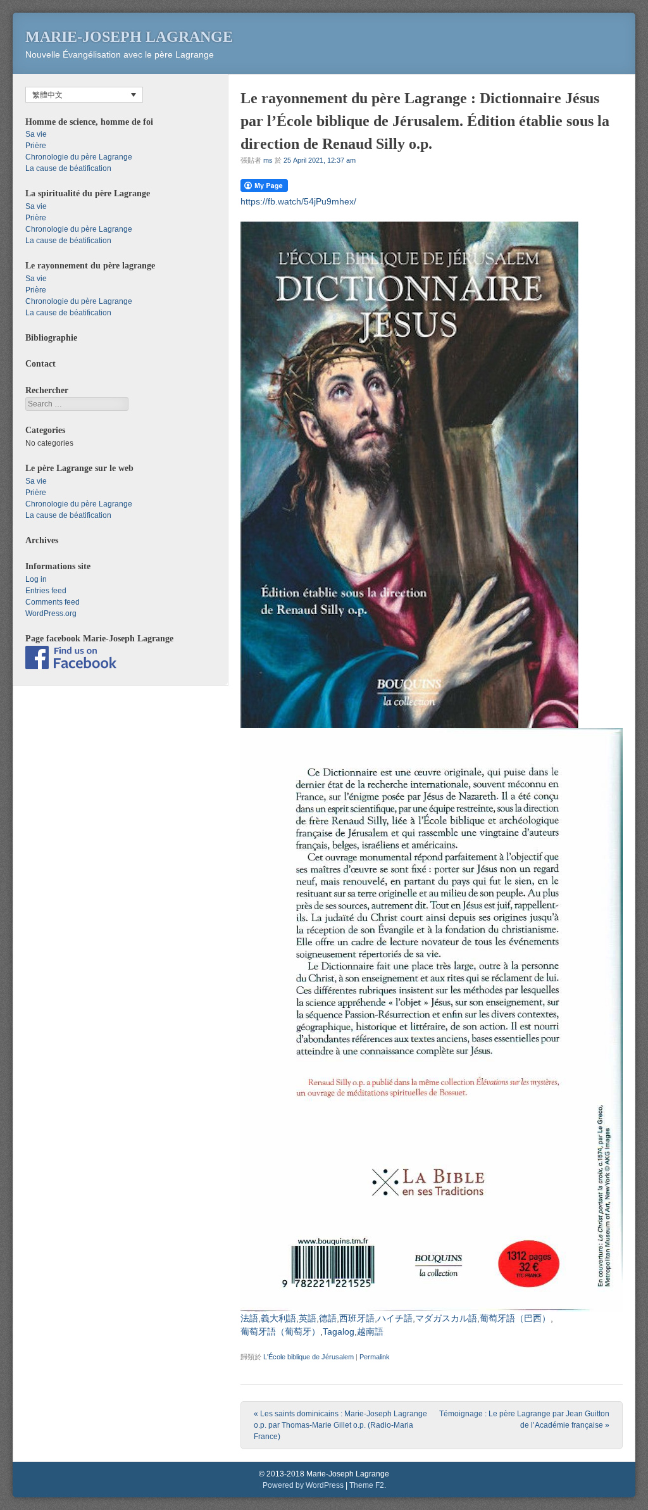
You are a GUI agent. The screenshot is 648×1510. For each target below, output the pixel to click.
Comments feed (52, 602)
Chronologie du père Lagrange (78, 157)
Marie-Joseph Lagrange (129, 36)
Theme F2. (367, 1485)
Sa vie (36, 134)
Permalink (374, 1357)
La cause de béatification (68, 168)
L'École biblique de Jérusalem (308, 1357)
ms (268, 160)
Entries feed (45, 590)
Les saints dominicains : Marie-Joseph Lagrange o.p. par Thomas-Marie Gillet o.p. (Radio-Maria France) (340, 1425)
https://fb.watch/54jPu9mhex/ (298, 201)
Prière (35, 145)
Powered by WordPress (303, 1485)
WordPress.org (51, 613)
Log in (36, 579)
